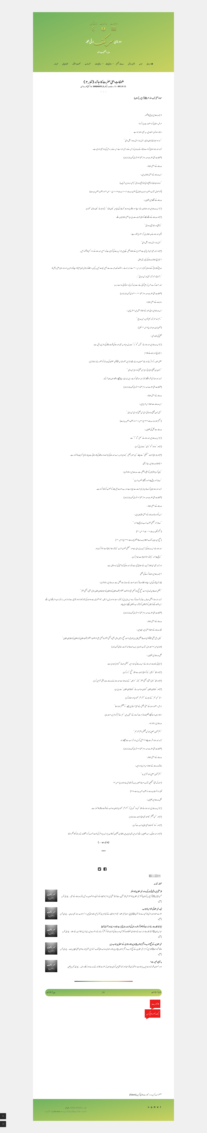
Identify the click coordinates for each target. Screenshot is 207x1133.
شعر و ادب (87, 64)
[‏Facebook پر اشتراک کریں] (150, 875)
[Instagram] (154, 1107)
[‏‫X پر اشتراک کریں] (153, 875)
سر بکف (104, 41)
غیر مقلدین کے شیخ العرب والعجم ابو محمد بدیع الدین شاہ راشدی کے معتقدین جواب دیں (136, 944)
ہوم (103, 993)
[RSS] (148, 1107)
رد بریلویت (111, 86)
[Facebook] (160, 1107)
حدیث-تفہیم (120, 64)
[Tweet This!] (99, 869)
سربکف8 (105, 86)
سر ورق (149, 64)
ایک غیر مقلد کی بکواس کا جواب (152, 909)
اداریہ (140, 64)
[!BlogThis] (156, 875)
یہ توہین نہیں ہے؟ (156, 962)
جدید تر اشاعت (50, 993)
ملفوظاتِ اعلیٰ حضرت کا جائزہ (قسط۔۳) (103, 81)
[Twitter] (157, 1107)
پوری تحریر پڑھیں (73, 967)
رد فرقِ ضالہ (98, 64)
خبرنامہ (56, 64)
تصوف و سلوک (76, 64)
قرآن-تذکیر (131, 64)
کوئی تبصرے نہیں (85, 86)
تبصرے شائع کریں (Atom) (139, 1095)
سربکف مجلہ (68, 1108)
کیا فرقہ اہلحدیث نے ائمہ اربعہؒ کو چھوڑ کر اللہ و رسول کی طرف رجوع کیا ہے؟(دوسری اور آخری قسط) (131, 927)
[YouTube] (151, 1107)
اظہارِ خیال (65, 64)
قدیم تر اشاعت (156, 993)
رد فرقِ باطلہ (108, 64)
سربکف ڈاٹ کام (57, 1111)
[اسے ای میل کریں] (158, 875)
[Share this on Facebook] (105, 869)
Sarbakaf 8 (97, 86)
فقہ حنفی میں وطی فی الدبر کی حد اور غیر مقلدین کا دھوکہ (146, 892)
